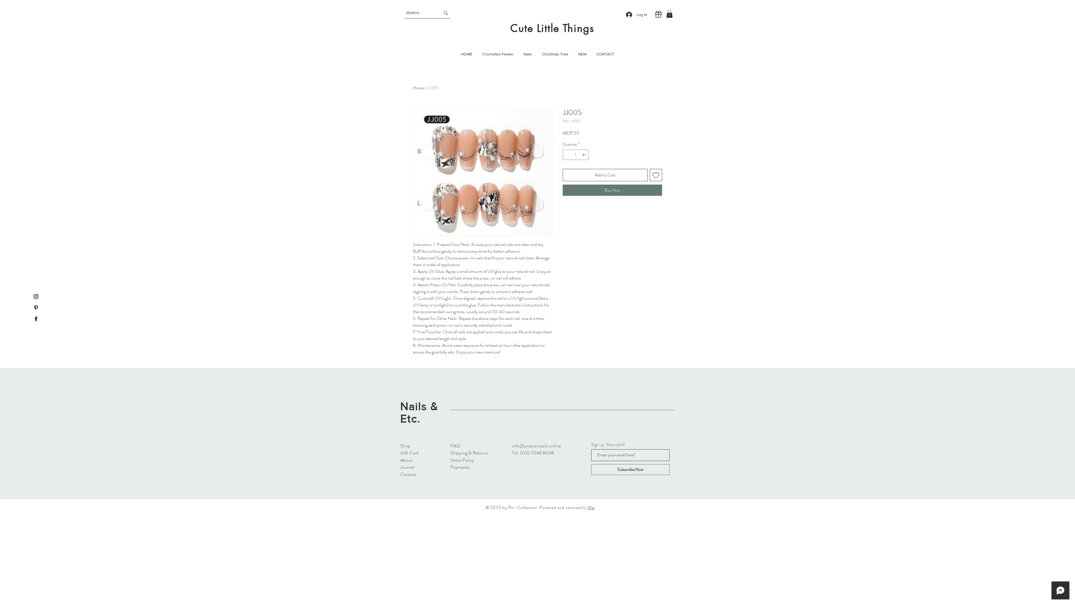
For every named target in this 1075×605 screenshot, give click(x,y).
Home (418, 88)
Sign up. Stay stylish (608, 444)
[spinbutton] (576, 155)
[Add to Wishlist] (656, 175)
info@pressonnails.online (536, 446)
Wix (591, 507)
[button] (669, 14)
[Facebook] (36, 319)
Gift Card (409, 453)
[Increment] (584, 155)
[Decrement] (567, 155)
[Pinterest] (36, 307)
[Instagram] (36, 296)
